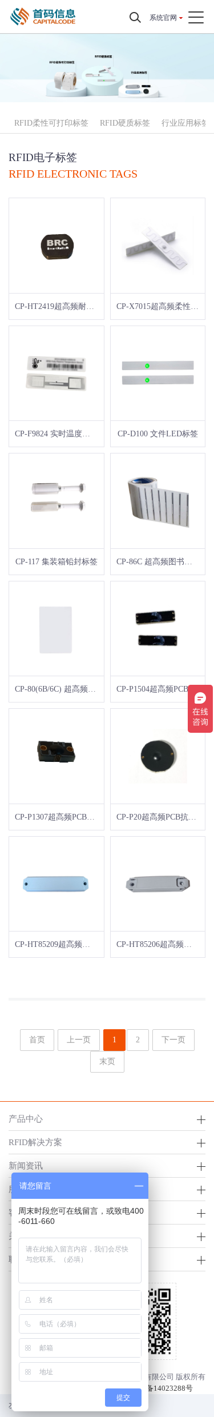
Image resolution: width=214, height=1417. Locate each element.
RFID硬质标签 (125, 123)
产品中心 (26, 1118)
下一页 (173, 1039)
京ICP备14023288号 (160, 1388)
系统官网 (163, 18)
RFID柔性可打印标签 (51, 123)
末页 (107, 1061)
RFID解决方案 (35, 1142)
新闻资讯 (26, 1165)
